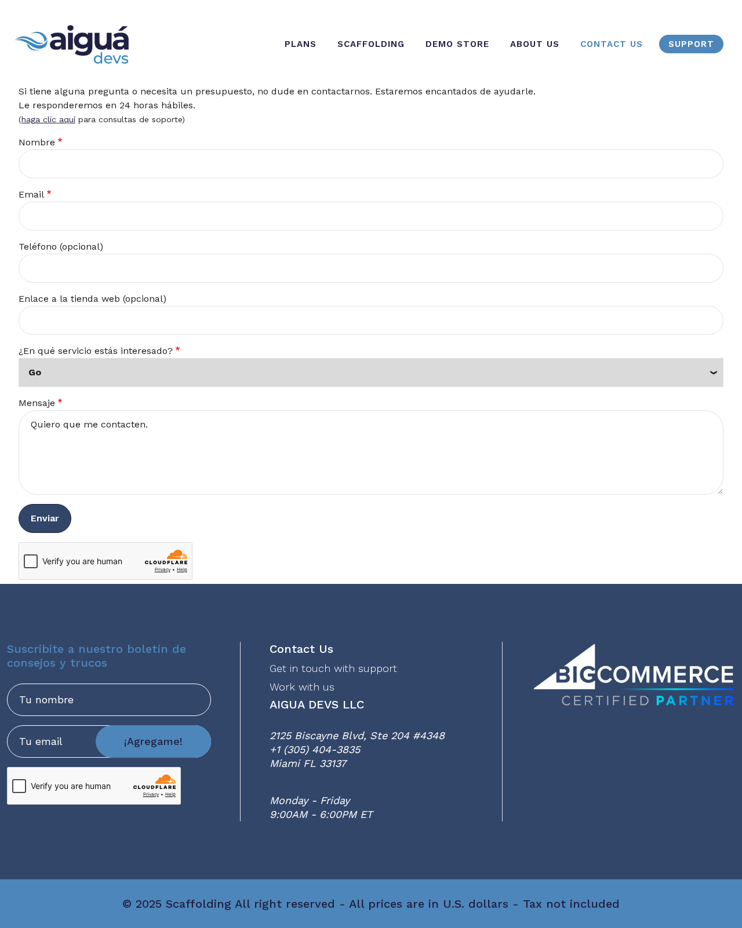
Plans (301, 44)
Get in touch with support (333, 668)
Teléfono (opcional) (61, 246)
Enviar (45, 518)
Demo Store (457, 44)
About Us (534, 44)
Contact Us (611, 44)
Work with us (302, 687)
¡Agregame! (153, 741)
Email (31, 194)
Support (691, 44)
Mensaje (37, 402)
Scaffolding (371, 44)
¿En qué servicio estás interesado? (96, 350)
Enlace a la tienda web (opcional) (92, 298)
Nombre (37, 142)
